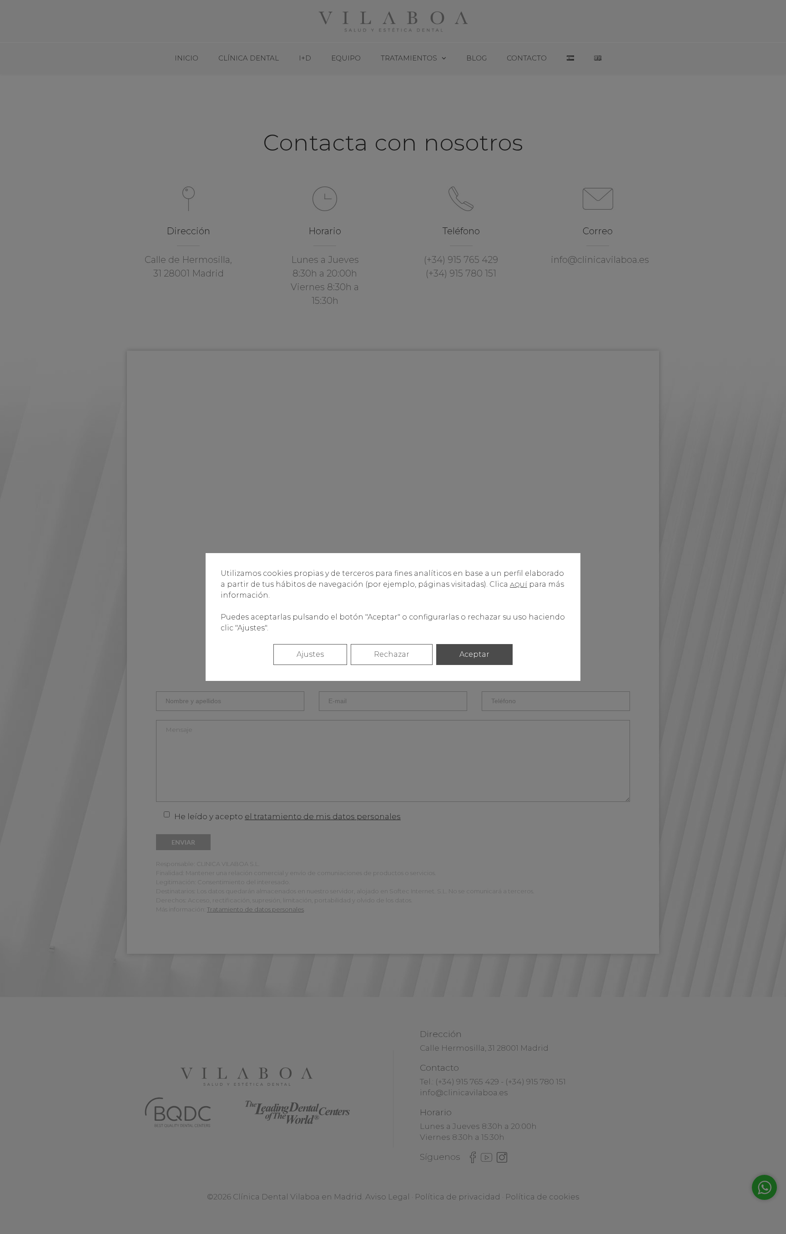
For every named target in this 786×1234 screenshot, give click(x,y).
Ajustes (310, 654)
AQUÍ (518, 584)
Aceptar (474, 654)
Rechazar (391, 654)
